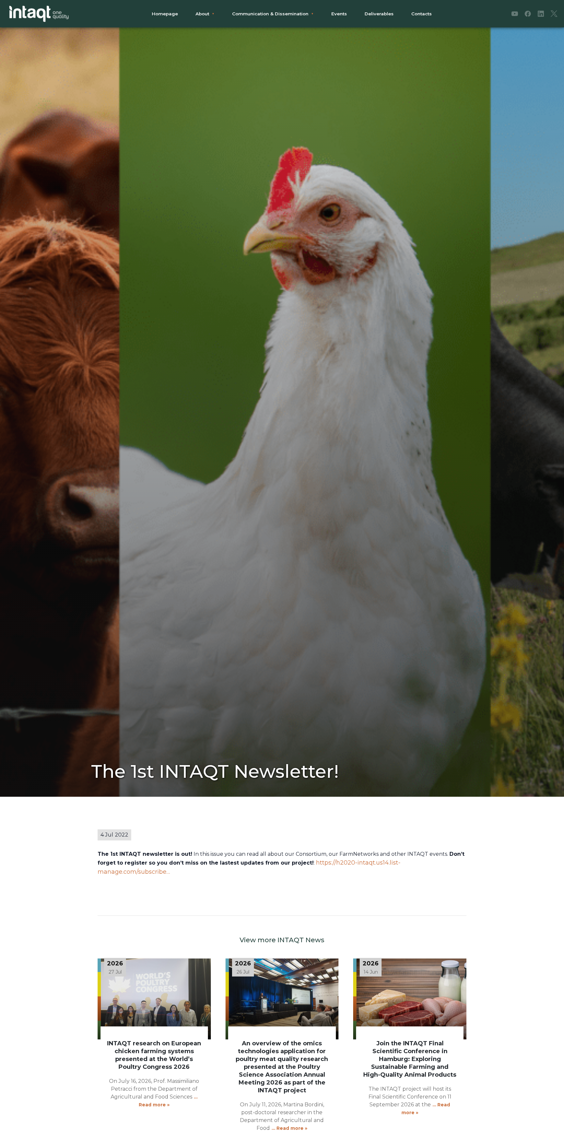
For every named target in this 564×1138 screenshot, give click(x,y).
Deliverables (379, 13)
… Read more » (289, 1128)
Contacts (421, 13)
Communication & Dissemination (270, 13)
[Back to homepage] (39, 13)
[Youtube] (514, 13)
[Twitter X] (554, 13)
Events (339, 13)
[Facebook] (528, 13)
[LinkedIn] (541, 13)
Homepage (165, 13)
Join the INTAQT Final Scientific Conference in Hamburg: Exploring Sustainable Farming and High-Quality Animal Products (409, 1059)
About (202, 13)
